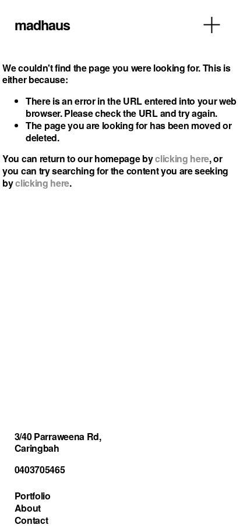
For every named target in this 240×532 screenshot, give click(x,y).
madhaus (42, 24)
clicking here (182, 158)
